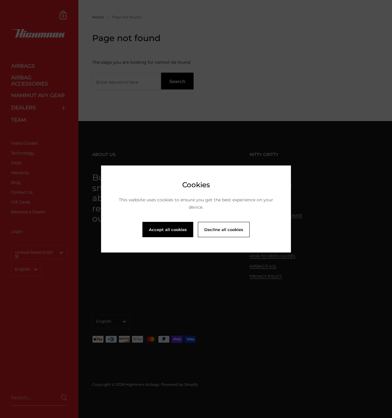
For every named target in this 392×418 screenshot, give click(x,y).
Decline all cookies (223, 229)
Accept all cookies (168, 229)
